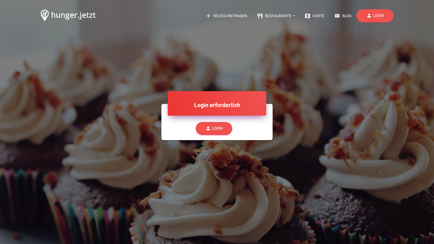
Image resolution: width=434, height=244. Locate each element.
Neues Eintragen (226, 16)
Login (375, 15)
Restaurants (274, 16)
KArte (314, 16)
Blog (342, 16)
